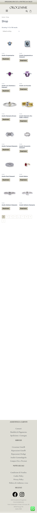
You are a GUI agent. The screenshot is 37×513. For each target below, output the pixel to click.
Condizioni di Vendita (18, 472)
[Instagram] (22, 494)
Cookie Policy (18, 476)
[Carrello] (30, 11)
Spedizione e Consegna (18, 435)
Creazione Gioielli (18, 447)
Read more (6, 59)
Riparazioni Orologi (18, 454)
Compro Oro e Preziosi (18, 461)
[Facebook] (15, 494)
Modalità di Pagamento (18, 432)
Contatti (18, 429)
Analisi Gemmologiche (18, 457)
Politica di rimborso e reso (18, 483)
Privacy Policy (18, 479)
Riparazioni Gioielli (18, 450)
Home (3, 17)
